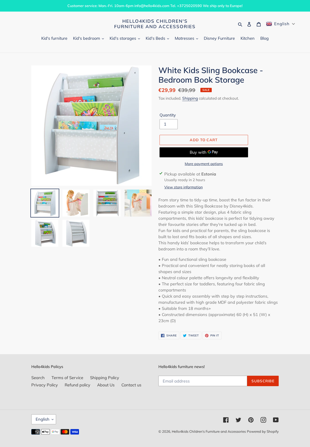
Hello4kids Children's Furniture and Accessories (155, 23)
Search (38, 377)
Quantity (168, 115)
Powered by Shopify (263, 431)
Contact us (131, 385)
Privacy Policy (44, 385)
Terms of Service (67, 377)
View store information (183, 187)
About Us (106, 385)
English (42, 419)
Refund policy (77, 385)
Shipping (190, 98)
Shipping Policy (104, 377)
